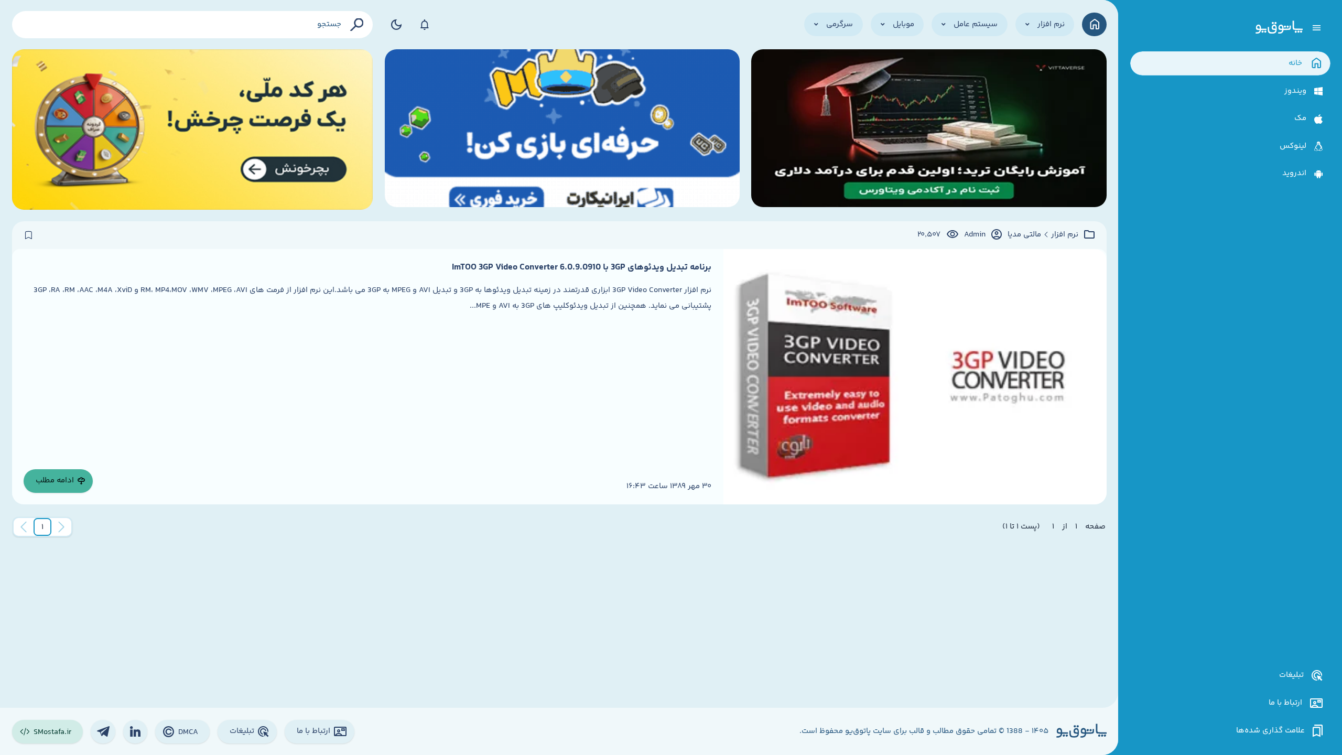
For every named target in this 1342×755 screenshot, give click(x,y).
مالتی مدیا (1024, 235)
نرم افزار (1064, 235)
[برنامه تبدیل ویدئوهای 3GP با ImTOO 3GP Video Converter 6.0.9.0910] (915, 376)
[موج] (928, 129)
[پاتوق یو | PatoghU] (1279, 28)
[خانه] (1094, 24)
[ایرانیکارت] (562, 129)
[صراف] (192, 129)
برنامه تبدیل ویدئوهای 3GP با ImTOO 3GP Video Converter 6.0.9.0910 (581, 267)
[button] (42, 527)
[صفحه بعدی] (24, 527)
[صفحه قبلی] (61, 527)
